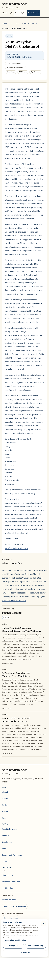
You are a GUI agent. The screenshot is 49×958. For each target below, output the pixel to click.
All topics (6, 792)
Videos (4, 818)
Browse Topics (20, 13)
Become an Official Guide (12, 855)
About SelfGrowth (9, 829)
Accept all (13, 945)
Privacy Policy (7, 875)
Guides (5, 805)
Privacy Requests (9, 899)
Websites (5, 835)
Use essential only (35, 945)
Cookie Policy (7, 888)
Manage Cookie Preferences (15, 906)
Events (4, 848)
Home (5, 23)
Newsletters (7, 842)
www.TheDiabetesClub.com (16, 548)
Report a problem (11, 918)
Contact (5, 861)
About (4, 13)
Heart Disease (28, 23)
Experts (5, 798)
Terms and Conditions (11, 881)
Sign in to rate (35, 72)
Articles (14, 23)
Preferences (24, 952)
